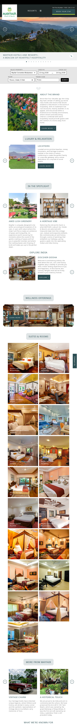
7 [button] (41, 61)
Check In (41, 69)
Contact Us (75, 361)
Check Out (62, 69)
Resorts (32, 10)
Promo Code (40, 77)
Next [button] (72, 29)
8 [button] (43, 61)
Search (65, 80)
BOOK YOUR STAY (63, 11)
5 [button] (36, 61)
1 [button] (26, 61)
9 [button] (45, 61)
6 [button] (38, 61)
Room (10, 77)
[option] (38, 36)
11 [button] (50, 61)
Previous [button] (5, 29)
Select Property (16, 69)
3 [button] (31, 61)
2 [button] (28, 61)
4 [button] (33, 61)
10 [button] (48, 61)
